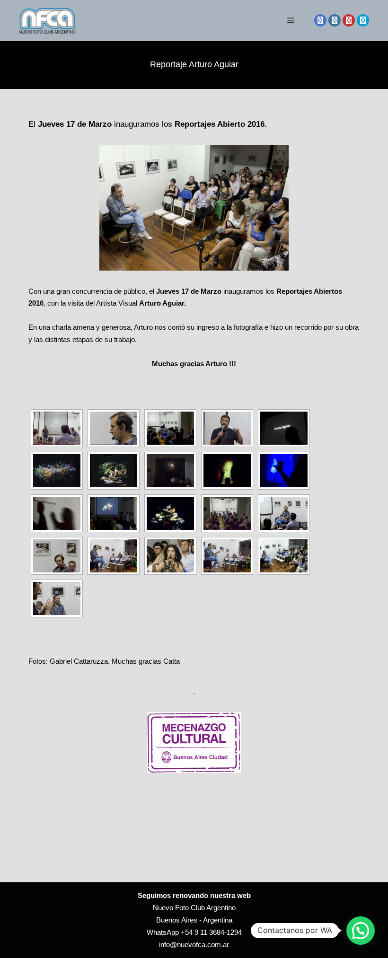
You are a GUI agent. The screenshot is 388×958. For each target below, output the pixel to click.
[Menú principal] (291, 20)
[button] (360, 930)
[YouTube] (349, 20)
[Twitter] (363, 20)
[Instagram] (334, 20)
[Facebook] (320, 20)
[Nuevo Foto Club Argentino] (47, 20)
